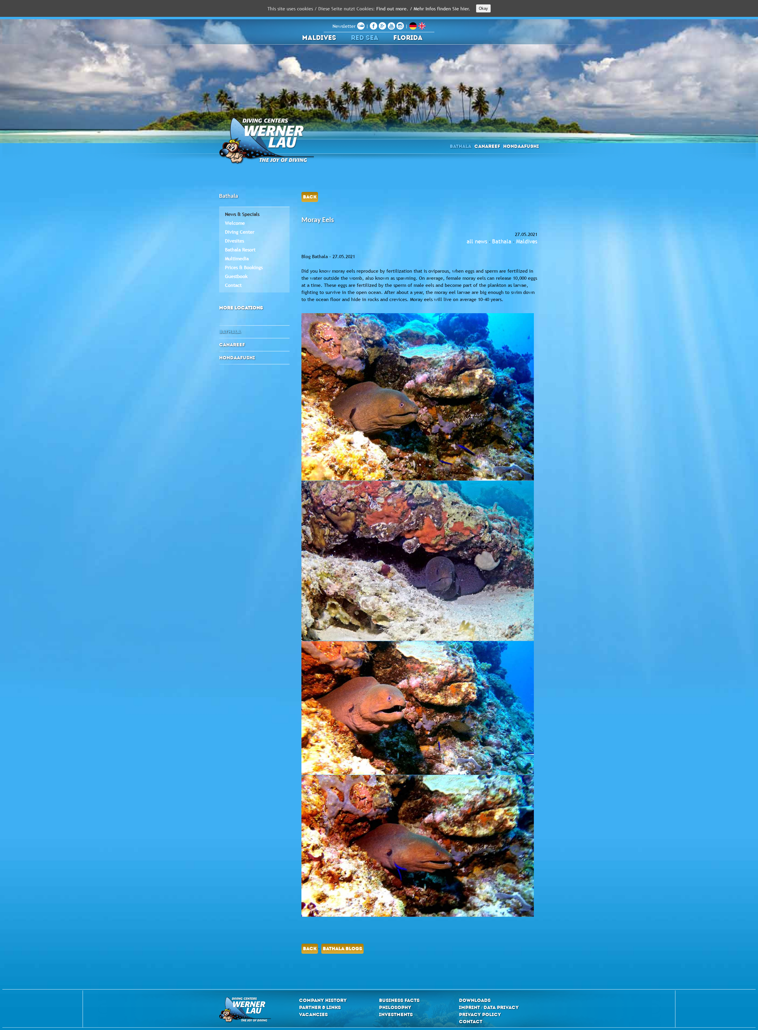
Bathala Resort (240, 249)
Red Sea (364, 38)
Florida (408, 38)
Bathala (460, 146)
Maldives (319, 38)
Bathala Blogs (342, 948)
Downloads (475, 1000)
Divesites (234, 240)
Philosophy (395, 1007)
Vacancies (313, 1014)
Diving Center (239, 232)
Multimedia (237, 258)
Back (310, 197)
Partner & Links (320, 1007)
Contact (233, 285)
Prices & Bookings (244, 267)
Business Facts (399, 1000)
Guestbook (236, 276)
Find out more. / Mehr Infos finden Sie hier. (423, 8)
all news (477, 241)
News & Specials (242, 214)
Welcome (235, 223)
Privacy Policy (480, 1014)
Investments (396, 1014)
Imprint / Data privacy (489, 1007)
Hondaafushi (521, 146)
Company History (323, 1000)
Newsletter (345, 26)
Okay (483, 8)
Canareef (487, 146)
